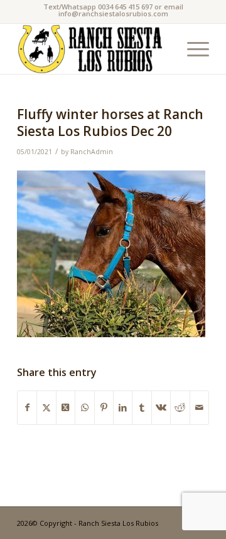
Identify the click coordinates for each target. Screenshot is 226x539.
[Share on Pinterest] (104, 407)
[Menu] (192, 49)
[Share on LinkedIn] (123, 407)
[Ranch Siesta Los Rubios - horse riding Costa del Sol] (94, 49)
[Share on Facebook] (27, 407)
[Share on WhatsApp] (84, 407)
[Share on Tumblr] (141, 407)
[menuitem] (192, 49)
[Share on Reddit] (180, 407)
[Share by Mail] (199, 407)
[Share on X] (46, 407)
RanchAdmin (91, 151)
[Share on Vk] (161, 407)
